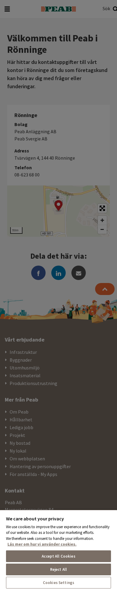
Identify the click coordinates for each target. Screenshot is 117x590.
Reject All (58, 569)
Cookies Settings (58, 582)
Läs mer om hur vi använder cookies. (42, 544)
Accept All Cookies (58, 556)
